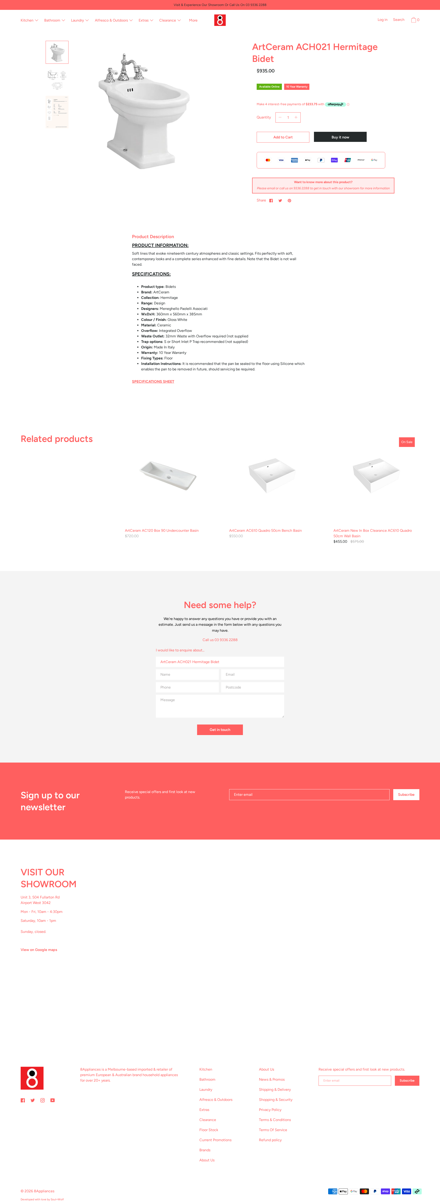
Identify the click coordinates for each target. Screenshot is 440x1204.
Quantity (264, 117)
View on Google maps (39, 950)
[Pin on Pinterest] (289, 200)
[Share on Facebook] (271, 200)
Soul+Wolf (57, 1199)
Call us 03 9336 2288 (220, 640)
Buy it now (340, 137)
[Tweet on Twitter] (280, 200)
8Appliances (44, 1191)
